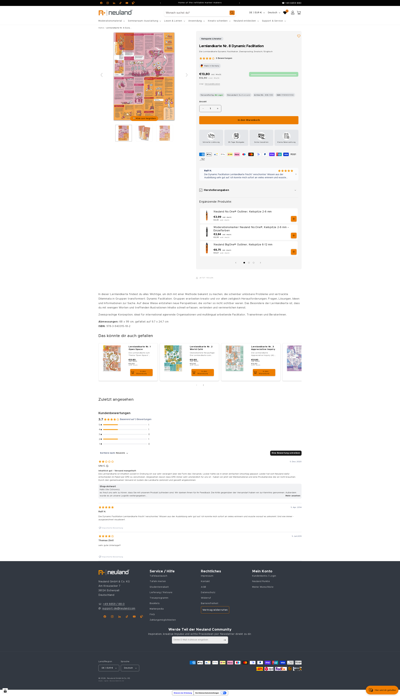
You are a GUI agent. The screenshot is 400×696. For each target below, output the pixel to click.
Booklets (155, 603)
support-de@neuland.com (118, 608)
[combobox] (200, 12)
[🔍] (144, 76)
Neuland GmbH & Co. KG (118, 678)
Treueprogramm (159, 598)
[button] (111, 21)
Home (101, 28)
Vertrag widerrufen (215, 610)
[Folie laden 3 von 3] (253, 262)
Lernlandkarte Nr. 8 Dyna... (119, 28)
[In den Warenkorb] (294, 219)
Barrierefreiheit (209, 603)
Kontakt (205, 581)
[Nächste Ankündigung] (239, 3)
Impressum (207, 576)
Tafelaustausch (158, 576)
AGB (203, 587)
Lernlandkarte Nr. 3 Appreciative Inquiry (263, 348)
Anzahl (203, 102)
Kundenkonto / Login (264, 576)
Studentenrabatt (159, 587)
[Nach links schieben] (236, 262)
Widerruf (206, 598)
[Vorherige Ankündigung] (160, 3)
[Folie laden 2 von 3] (249, 262)
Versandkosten (212, 84)
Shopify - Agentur (103, 680)
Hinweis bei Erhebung (183, 693)
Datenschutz (208, 592)
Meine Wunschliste (262, 587)
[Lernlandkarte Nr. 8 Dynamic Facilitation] (123, 133)
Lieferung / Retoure (161, 592)
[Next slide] (187, 75)
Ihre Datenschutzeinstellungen (207, 693)
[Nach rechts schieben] (261, 262)
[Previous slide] (101, 75)
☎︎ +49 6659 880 (292, 3)
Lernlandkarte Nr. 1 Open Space (140, 348)
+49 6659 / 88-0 (114, 604)
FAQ (152, 614)
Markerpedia (157, 609)
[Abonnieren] (224, 640)
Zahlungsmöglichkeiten (163, 620)
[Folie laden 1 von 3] (244, 262)
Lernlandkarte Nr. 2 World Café (201, 348)
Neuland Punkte (261, 581)
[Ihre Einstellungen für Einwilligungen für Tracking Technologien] (5, 691)
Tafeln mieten (158, 581)
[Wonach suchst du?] (232, 12)
